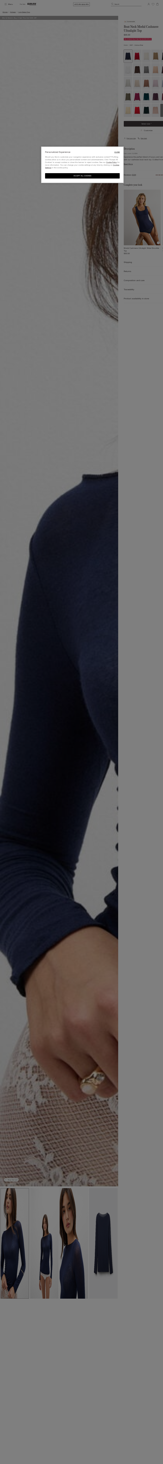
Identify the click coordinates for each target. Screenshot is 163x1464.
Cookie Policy (111, 162)
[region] (82, 164)
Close (117, 152)
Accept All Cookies (82, 176)
